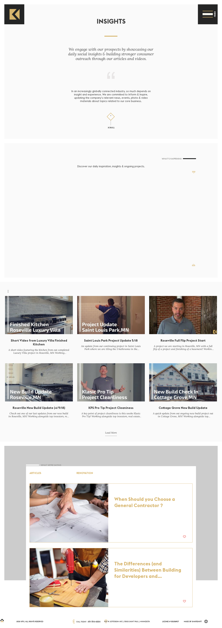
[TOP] (2, 620)
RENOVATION (84, 473)
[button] (208, 14)
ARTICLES (35, 473)
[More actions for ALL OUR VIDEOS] (10, 291)
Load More (111, 432)
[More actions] (185, 491)
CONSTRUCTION (59, 473)
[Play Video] (38, 315)
